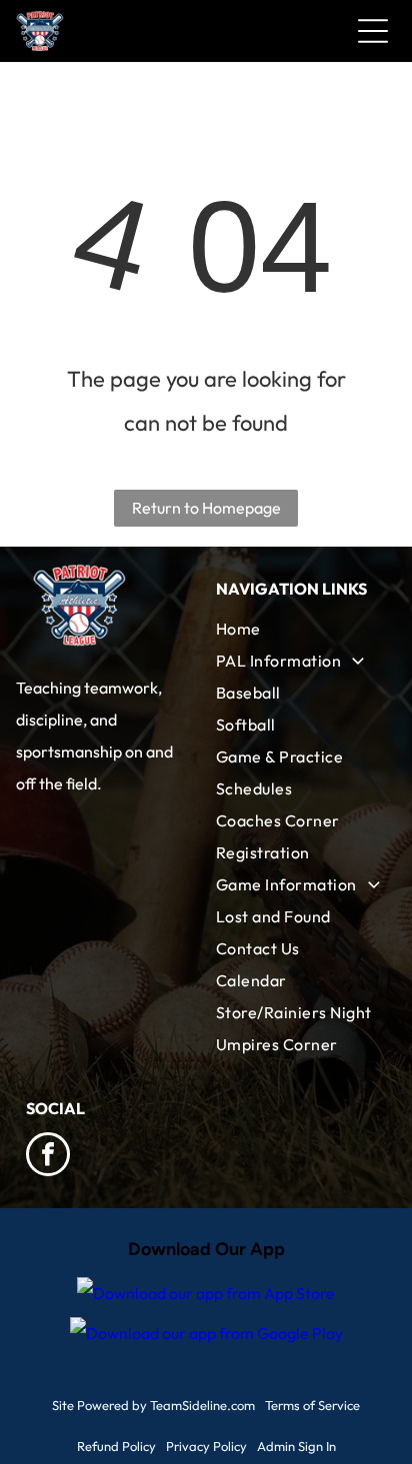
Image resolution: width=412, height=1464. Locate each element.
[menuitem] (301, 629)
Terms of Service (312, 1405)
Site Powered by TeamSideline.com (153, 1405)
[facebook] (48, 1156)
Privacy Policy (206, 1446)
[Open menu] (373, 31)
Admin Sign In (296, 1446)
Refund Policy (116, 1446)
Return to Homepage (206, 508)
